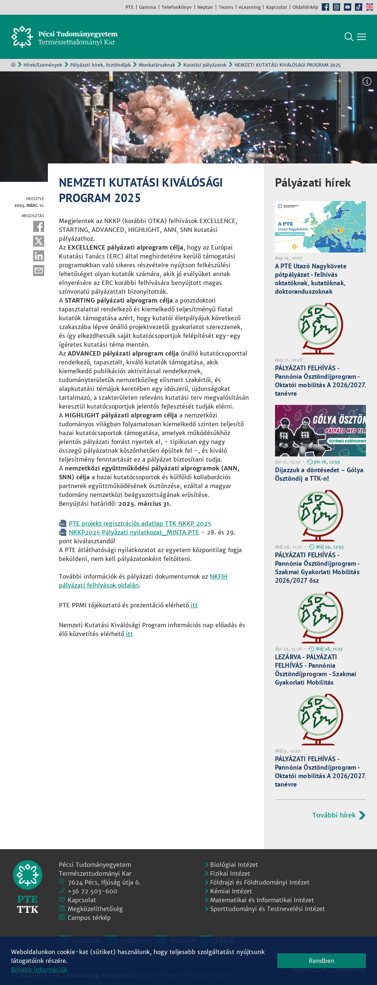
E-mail (38, 270)
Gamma (147, 7)
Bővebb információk (39, 969)
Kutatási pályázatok (204, 65)
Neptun (205, 7)
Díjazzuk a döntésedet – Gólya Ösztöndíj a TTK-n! (319, 474)
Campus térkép (89, 917)
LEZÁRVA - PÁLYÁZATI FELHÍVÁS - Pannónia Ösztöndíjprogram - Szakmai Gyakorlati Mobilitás (316, 669)
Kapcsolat (276, 7)
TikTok (358, 7)
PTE (130, 7)
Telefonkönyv (177, 7)
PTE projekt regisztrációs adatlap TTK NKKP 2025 (140, 523)
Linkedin (38, 255)
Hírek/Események (43, 65)
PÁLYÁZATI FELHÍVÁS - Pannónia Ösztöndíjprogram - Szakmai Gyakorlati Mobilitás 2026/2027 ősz (317, 568)
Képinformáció (367, 81)
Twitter (38, 241)
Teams (226, 7)
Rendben (321, 960)
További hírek (334, 815)
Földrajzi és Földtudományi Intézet (260, 882)
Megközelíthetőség (95, 908)
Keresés (349, 36)
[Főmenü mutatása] (361, 36)
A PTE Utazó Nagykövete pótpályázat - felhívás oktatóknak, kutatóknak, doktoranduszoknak (310, 279)
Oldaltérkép (305, 7)
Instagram (336, 7)
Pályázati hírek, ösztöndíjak (100, 65)
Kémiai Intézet (231, 891)
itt (193, 605)
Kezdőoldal (13, 64)
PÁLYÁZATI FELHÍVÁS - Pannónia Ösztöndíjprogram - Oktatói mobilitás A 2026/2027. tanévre (320, 381)
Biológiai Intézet (234, 864)
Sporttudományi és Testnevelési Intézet (267, 908)
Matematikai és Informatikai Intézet (262, 900)
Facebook (325, 7)
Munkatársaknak (157, 65)
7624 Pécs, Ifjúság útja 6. (104, 882)
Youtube (347, 7)
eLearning (250, 7)
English (369, 7)
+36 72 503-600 (92, 891)
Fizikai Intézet (230, 873)
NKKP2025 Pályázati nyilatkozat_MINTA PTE (134, 532)
